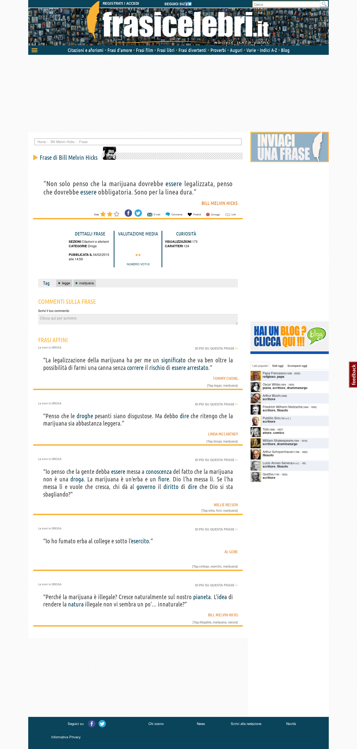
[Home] (178, 23)
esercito (140, 541)
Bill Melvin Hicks (219, 203)
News (201, 723)
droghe (85, 416)
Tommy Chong (225, 378)
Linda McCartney (223, 434)
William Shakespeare (278, 440)
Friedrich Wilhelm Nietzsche (282, 406)
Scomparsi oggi (297, 365)
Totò (266, 429)
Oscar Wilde (271, 384)
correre (135, 367)
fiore (163, 479)
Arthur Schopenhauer (278, 451)
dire (184, 416)
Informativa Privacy (66, 736)
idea (222, 596)
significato (173, 360)
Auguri (236, 50)
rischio (157, 367)
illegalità (205, 622)
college (204, 566)
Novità (291, 723)
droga (218, 441)
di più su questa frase (216, 348)
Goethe (268, 474)
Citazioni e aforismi (85, 50)
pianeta (202, 596)
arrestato (197, 367)
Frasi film (144, 50)
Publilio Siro (271, 418)
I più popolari (260, 365)
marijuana (230, 385)
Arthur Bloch (271, 395)
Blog (285, 50)
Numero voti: (137, 264)
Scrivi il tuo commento (53, 310)
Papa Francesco (274, 373)
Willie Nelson (226, 504)
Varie (251, 50)
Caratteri (174, 246)
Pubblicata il (80, 254)
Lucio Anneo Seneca (277, 463)
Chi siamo (156, 723)
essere (173, 183)
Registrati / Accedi (121, 3)
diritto (171, 486)
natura (76, 604)
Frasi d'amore (119, 50)
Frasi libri (166, 50)
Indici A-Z (268, 50)
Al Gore (231, 551)
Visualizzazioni (178, 241)
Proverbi (218, 50)
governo (146, 486)
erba (212, 510)
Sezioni (75, 241)
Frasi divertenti (192, 50)
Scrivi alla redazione (246, 723)
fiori (219, 510)
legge (218, 385)
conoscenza (159, 471)
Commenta (176, 214)
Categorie (78, 246)
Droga (92, 246)
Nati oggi (277, 365)
